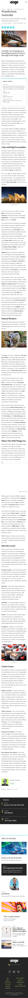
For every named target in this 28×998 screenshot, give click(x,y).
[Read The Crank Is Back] (14, 907)
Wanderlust (9, 9)
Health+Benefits (20, 978)
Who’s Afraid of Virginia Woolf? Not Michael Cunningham (19, 929)
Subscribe (7, 988)
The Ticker (7, 984)
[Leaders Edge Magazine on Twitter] (14, 971)
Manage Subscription (20, 986)
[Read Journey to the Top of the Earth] (14, 848)
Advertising (8, 982)
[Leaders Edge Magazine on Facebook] (9, 971)
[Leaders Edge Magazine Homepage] (14, 3)
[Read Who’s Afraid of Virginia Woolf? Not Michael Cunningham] (6, 932)
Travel (16, 789)
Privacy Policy (18, 992)
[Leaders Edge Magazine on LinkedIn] (18, 971)
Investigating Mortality (13, 868)
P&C (8, 978)
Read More (12, 783)
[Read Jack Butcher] (14, 884)
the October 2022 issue (19, 9)
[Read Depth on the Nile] (6, 944)
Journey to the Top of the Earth (14, 805)
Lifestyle (3, 9)
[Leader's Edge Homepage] (14, 961)
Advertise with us (10, 992)
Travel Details (7, 81)
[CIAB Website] (14, 965)
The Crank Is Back (10, 820)
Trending (6, 800)
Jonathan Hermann (7, 23)
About (7, 980)
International (10, 789)
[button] (26, 2)
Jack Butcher (9, 813)
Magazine (7, 986)
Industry (20, 980)
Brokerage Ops (20, 982)
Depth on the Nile (18, 942)
